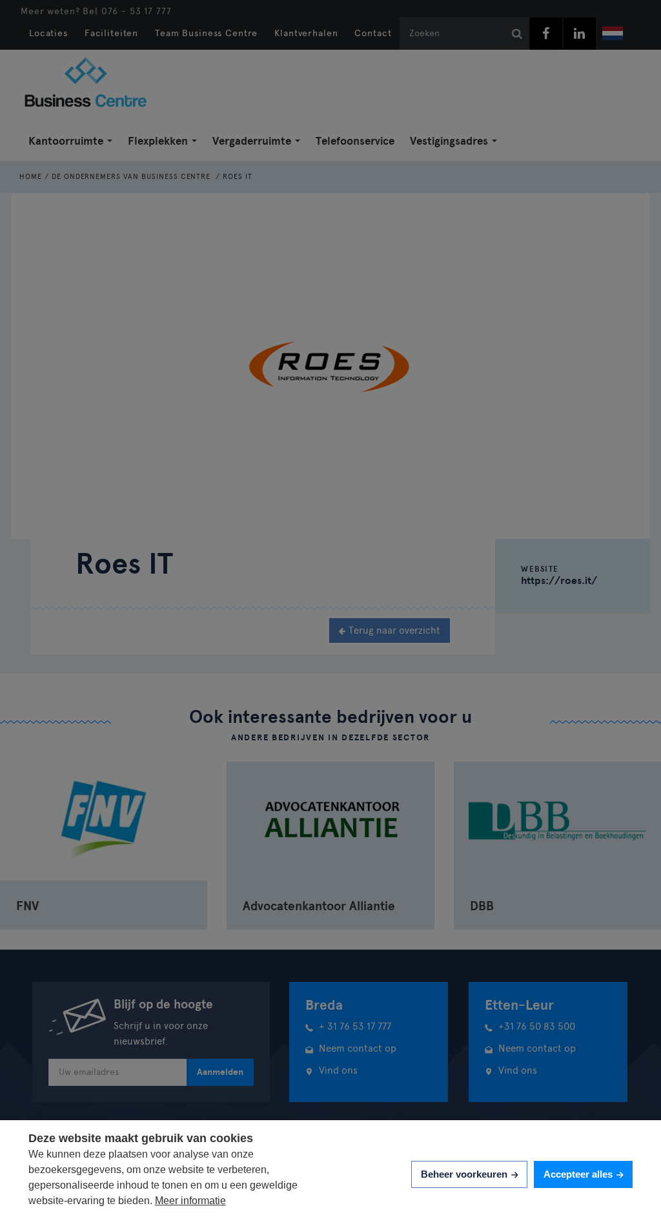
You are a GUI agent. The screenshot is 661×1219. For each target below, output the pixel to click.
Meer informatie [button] (190, 1200)
